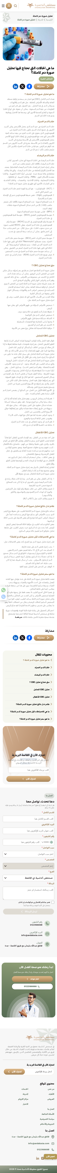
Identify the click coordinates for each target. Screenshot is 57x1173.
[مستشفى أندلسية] (41, 6)
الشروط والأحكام (47, 1124)
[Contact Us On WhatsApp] (3, 590)
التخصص (49, 860)
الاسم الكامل (48, 813)
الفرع (51, 872)
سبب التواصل (48, 848)
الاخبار (25, 1104)
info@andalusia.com (31, 935)
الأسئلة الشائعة (48, 1114)
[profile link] (42, 1158)
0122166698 (36, 925)
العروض (50, 1099)
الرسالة (50, 884)
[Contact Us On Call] (3, 596)
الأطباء (51, 1094)
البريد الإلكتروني (48, 825)
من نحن (51, 1089)
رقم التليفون (48, 836)
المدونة (25, 1094)
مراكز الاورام (23, 1099)
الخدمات (24, 1089)
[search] (16, 6)
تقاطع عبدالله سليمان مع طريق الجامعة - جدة (23, 946)
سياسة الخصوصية (47, 1119)
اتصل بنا (50, 1109)
